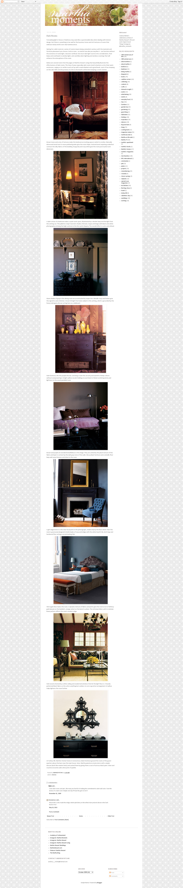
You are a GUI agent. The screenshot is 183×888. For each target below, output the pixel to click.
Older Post (111, 816)
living (122, 127)
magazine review (126, 132)
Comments (114, 876)
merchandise (125, 156)
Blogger (99, 883)
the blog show (125, 188)
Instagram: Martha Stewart (58, 840)
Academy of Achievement (57, 835)
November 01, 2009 (55, 793)
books (123, 77)
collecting (124, 82)
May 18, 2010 (53, 807)
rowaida (123, 174)
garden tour (125, 107)
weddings (124, 198)
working (123, 201)
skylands (123, 179)
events (123, 97)
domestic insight (126, 89)
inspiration (124, 119)
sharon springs (125, 176)
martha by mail (125, 135)
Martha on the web (127, 137)
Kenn (50, 786)
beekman (124, 69)
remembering (125, 171)
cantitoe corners (126, 79)
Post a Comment (54, 812)
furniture (124, 104)
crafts (123, 87)
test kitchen (124, 185)
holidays (123, 117)
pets (122, 163)
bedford (123, 67)
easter (123, 92)
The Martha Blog (55, 853)
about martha (125, 64)
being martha (125, 72)
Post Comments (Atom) (62, 820)
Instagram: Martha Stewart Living (60, 843)
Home (81, 816)
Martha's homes (126, 149)
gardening (124, 109)
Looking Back (125, 130)
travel (123, 190)
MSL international (126, 158)
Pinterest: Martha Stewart (57, 850)
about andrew (125, 61)
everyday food (125, 99)
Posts (112, 872)
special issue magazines (125, 182)
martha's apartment (127, 142)
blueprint (124, 74)
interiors (54, 775)
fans (122, 102)
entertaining (125, 94)
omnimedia (124, 161)
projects (123, 168)
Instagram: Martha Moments (58, 838)
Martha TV (124, 140)
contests (123, 84)
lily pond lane (125, 125)
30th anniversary (126, 59)
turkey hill (124, 193)
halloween (124, 114)
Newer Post (50, 816)
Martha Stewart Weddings (58, 845)
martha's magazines (127, 152)
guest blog (124, 112)
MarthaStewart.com (56, 848)
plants (123, 166)
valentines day (125, 195)
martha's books (126, 146)
